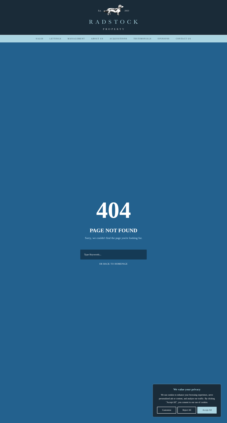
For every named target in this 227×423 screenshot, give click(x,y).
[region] (187, 400)
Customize (166, 410)
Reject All (187, 410)
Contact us (183, 39)
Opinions (164, 39)
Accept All (207, 410)
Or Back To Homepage (113, 264)
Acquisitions (118, 39)
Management (76, 39)
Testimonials (143, 39)
